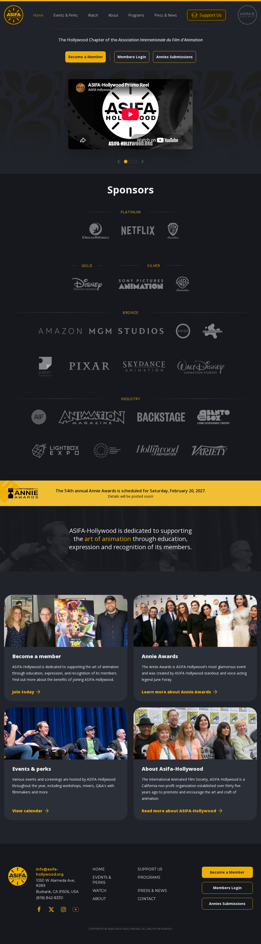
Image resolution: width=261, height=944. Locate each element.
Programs (136, 15)
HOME (99, 869)
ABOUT (99, 899)
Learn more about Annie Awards (176, 692)
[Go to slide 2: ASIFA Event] (130, 161)
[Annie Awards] (247, 14)
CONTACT (146, 899)
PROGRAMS (149, 877)
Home (38, 15)
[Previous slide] (118, 161)
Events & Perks (66, 15)
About (113, 15)
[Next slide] (142, 161)
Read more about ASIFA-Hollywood (179, 811)
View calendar (27, 811)
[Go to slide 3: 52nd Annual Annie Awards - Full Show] (135, 161)
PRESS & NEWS (152, 890)
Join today (23, 692)
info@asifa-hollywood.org (49, 872)
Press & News (165, 15)
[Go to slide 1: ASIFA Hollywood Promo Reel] (125, 161)
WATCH (100, 890)
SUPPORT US (150, 869)
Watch (93, 15)
